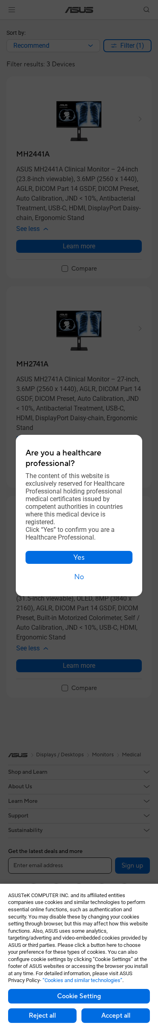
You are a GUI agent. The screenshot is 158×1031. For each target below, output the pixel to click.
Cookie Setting (79, 996)
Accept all (115, 1016)
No (79, 577)
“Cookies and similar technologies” (82, 980)
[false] (79, 557)
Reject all (42, 1016)
